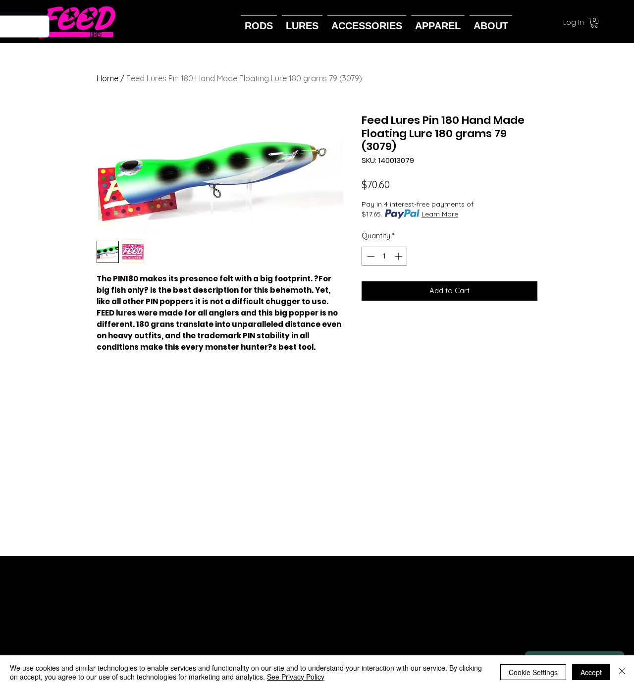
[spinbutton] (384, 256)
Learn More (440, 214)
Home (107, 78)
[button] (594, 23)
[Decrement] (369, 256)
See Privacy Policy (295, 677)
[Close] (622, 672)
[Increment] (399, 256)
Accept (591, 672)
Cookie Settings (533, 672)
